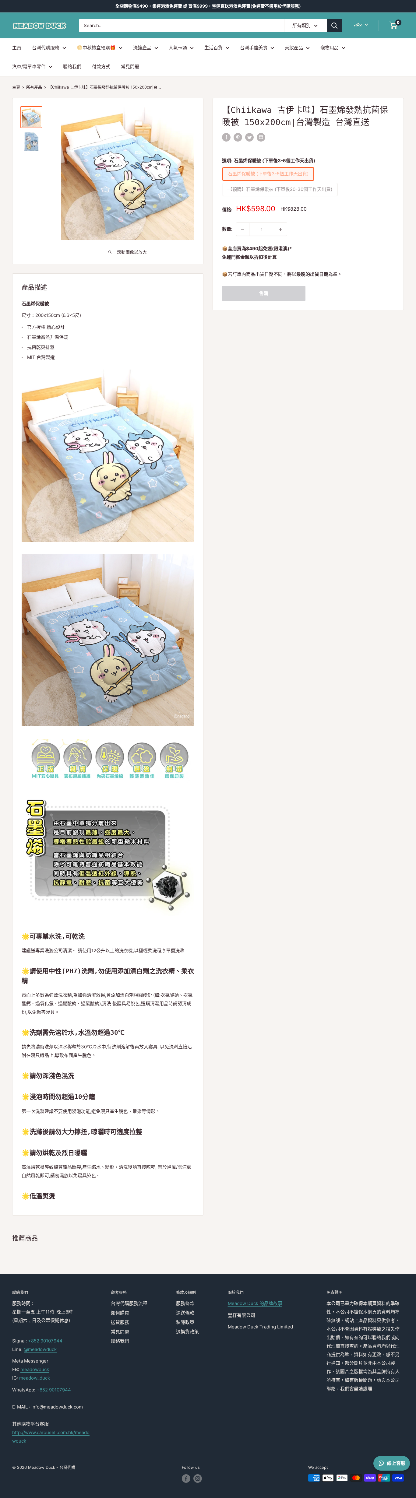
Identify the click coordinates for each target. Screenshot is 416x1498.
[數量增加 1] (280, 229)
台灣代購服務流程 (129, 1303)
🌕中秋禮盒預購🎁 (96, 48)
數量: (227, 229)
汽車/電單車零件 (29, 66)
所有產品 (34, 87)
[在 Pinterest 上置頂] (238, 137)
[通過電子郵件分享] (261, 137)
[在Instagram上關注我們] (197, 1478)
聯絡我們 (72, 66)
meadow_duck (34, 1378)
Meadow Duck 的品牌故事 (255, 1303)
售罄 (263, 293)
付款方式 (101, 66)
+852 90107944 (45, 1341)
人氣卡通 (178, 48)
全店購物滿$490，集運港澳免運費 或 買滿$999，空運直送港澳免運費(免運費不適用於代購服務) (208, 6)
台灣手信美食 (253, 48)
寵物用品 (329, 48)
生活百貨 (213, 48)
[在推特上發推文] (249, 137)
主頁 (16, 48)
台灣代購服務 (45, 48)
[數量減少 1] (242, 229)
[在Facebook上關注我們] (186, 1478)
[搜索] (334, 25)
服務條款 (185, 1303)
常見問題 (130, 66)
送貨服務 (120, 1322)
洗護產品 (142, 48)
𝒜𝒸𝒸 (358, 24)
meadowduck (34, 1369)
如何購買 (120, 1313)
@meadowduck (40, 1349)
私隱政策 (185, 1322)
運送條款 (185, 1313)
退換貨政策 (187, 1332)
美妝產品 (294, 48)
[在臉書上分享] (226, 137)
